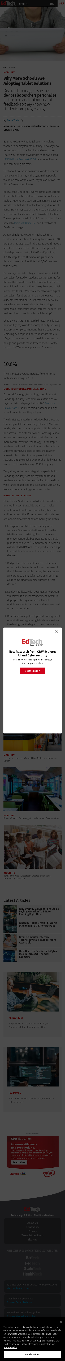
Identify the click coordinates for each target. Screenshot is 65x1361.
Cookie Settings (32, 1354)
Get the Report (32, 670)
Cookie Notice (10, 1347)
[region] (32, 1339)
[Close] (61, 1322)
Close (56, 631)
